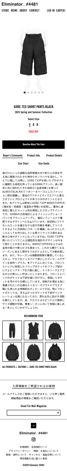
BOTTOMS (22, 367)
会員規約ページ (39, 447)
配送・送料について (16, 454)
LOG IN (51, 10)
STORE (5, 10)
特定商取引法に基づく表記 (33, 458)
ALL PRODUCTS (8, 367)
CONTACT (34, 10)
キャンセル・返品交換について (45, 454)
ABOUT (23, 10)
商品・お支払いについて (46, 450)
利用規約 (24, 447)
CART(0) (60, 10)
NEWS (14, 10)
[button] (25, 92)
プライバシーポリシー (19, 450)
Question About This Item (33, 144)
